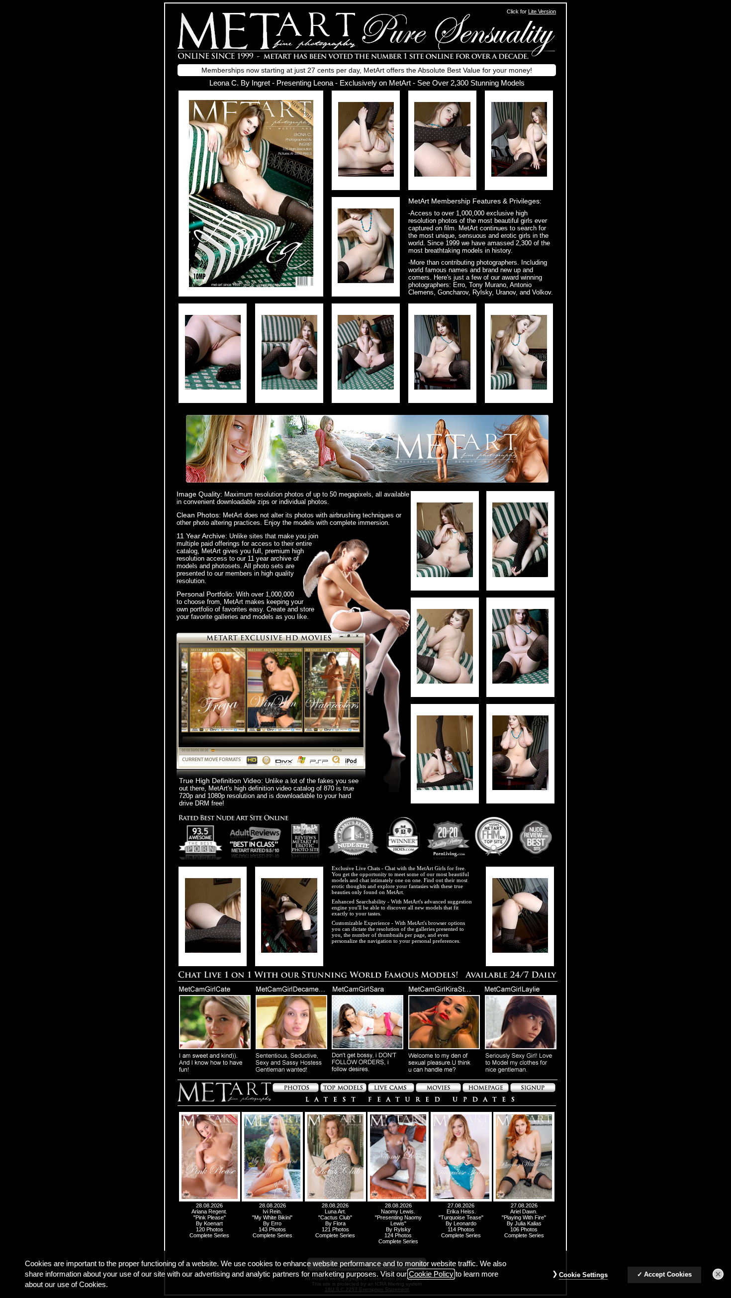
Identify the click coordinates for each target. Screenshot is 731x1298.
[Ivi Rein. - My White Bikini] (272, 1199)
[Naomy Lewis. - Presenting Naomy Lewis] (398, 1199)
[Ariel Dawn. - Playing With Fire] (523, 1199)
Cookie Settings (583, 1275)
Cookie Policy (431, 1274)
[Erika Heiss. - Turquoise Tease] (461, 1199)
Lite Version (542, 11)
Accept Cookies (668, 1275)
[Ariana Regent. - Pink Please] (209, 1199)
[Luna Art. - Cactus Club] (335, 1199)
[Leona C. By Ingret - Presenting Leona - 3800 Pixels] (251, 284)
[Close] (718, 1274)
